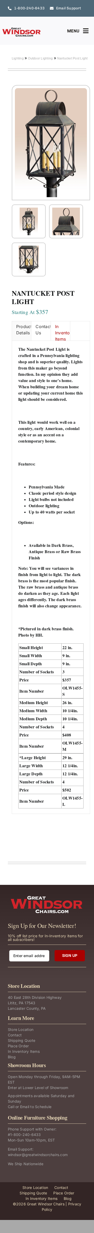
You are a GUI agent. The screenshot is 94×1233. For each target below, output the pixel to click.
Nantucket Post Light (72, 58)
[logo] (22, 29)
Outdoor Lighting (41, 58)
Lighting (18, 58)
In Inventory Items (62, 332)
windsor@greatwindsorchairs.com (38, 1154)
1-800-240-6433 (25, 1134)
